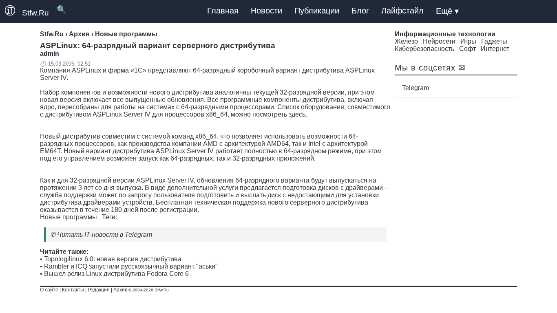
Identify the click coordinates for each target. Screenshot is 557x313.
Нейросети (439, 41)
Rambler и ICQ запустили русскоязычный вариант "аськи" (131, 266)
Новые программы (68, 217)
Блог (360, 10)
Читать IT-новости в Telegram (104, 234)
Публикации (316, 10)
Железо (406, 41)
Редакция (99, 290)
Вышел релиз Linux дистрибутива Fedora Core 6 (116, 273)
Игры (468, 41)
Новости (266, 10)
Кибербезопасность (424, 48)
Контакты (73, 290)
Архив (120, 290)
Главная (223, 10)
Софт (467, 48)
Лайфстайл (402, 10)
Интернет (495, 48)
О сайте (49, 290)
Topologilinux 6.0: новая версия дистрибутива (112, 259)
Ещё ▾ (447, 11)
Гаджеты (494, 41)
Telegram (415, 87)
